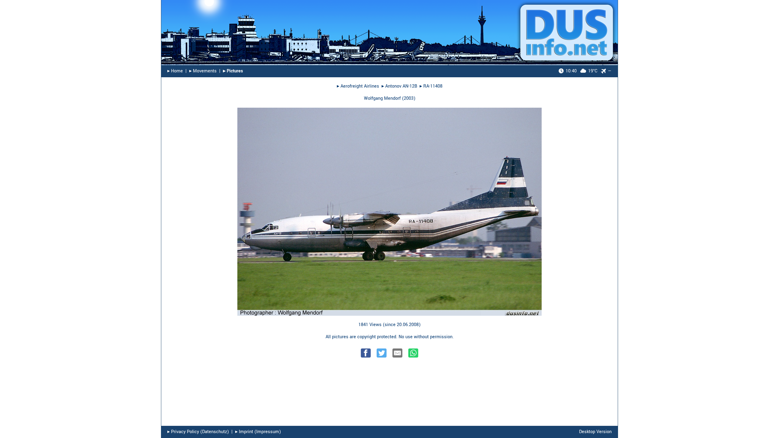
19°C (581, 71)
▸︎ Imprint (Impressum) (258, 432)
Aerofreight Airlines (360, 86)
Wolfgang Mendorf (382, 98)
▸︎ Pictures (233, 71)
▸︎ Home (175, 71)
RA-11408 (432, 86)
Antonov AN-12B (401, 86)
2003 (409, 98)
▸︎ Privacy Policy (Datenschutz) (198, 432)
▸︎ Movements (203, 71)
